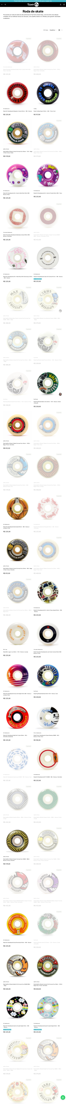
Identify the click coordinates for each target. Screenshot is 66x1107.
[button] (53, 30)
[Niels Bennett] (60, 311)
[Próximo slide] (58, 25)
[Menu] (2, 4)
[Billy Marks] (60, 394)
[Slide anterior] (5, 51)
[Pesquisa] (5, 4)
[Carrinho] (64, 4)
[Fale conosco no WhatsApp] (63, 1097)
